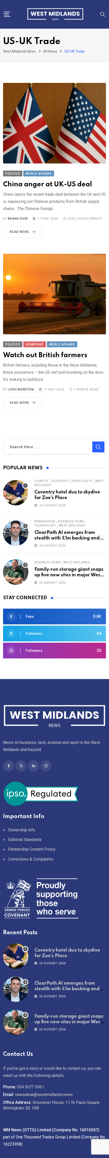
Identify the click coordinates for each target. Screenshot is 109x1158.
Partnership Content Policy (32, 849)
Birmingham (44, 521)
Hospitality (82, 481)
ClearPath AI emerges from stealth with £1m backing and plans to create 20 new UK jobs (68, 538)
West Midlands (72, 525)
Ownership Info (21, 830)
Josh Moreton (21, 389)
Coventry (60, 481)
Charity (41, 481)
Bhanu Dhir (18, 218)
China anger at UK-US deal (47, 184)
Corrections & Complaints (30, 859)
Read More (19, 232)
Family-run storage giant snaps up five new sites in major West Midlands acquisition (68, 575)
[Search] (102, 14)
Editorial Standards (25, 839)
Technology (45, 525)
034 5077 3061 (30, 1087)
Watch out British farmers (45, 355)
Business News (71, 521)
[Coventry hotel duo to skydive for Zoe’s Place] (15, 492)
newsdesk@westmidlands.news (44, 1094)
